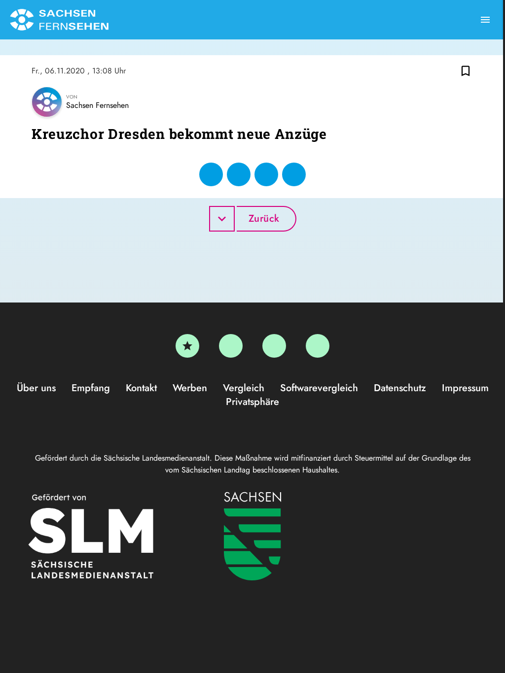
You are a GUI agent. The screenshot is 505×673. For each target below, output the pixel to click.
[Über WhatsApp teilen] (266, 174)
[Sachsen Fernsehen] (59, 19)
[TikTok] (317, 346)
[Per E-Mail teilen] (294, 174)
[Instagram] (274, 346)
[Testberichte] (187, 346)
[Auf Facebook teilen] (211, 174)
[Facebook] (231, 346)
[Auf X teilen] (239, 174)
